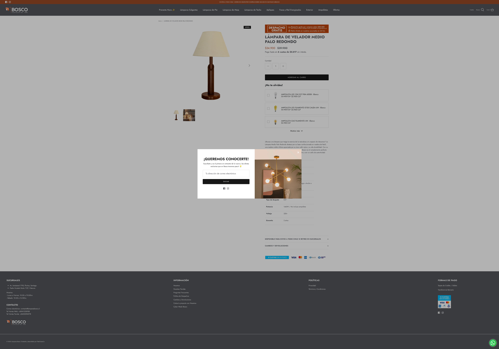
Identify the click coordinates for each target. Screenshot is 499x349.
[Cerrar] (298, 152)
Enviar (226, 181)
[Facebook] (224, 188)
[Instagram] (228, 188)
